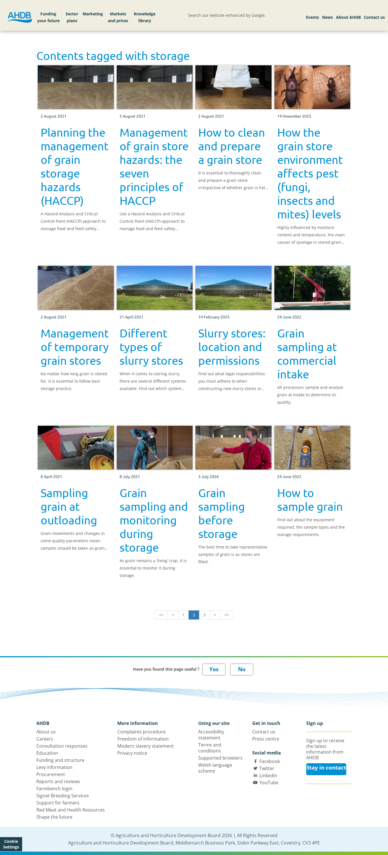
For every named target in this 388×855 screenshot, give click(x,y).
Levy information (54, 767)
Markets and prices (118, 17)
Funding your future (48, 17)
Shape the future (54, 817)
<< (161, 615)
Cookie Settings (11, 844)
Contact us (374, 17)
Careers (44, 739)
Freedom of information (143, 739)
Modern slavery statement (145, 746)
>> (226, 615)
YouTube (268, 782)
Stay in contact (326, 767)
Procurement (50, 774)
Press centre (265, 739)
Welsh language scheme (215, 768)
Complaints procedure (141, 732)
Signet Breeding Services (62, 796)
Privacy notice (132, 753)
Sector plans (72, 17)
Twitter (266, 768)
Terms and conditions (209, 748)
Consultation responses (61, 746)
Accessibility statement (211, 735)
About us (46, 732)
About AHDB (348, 17)
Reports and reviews (58, 781)
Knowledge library (144, 17)
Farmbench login (54, 788)
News (327, 17)
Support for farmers (58, 803)
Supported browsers (220, 758)
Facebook (269, 761)
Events (312, 17)
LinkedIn (268, 775)
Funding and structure (60, 760)
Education (47, 753)
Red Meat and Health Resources (70, 810)
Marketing (93, 13)
